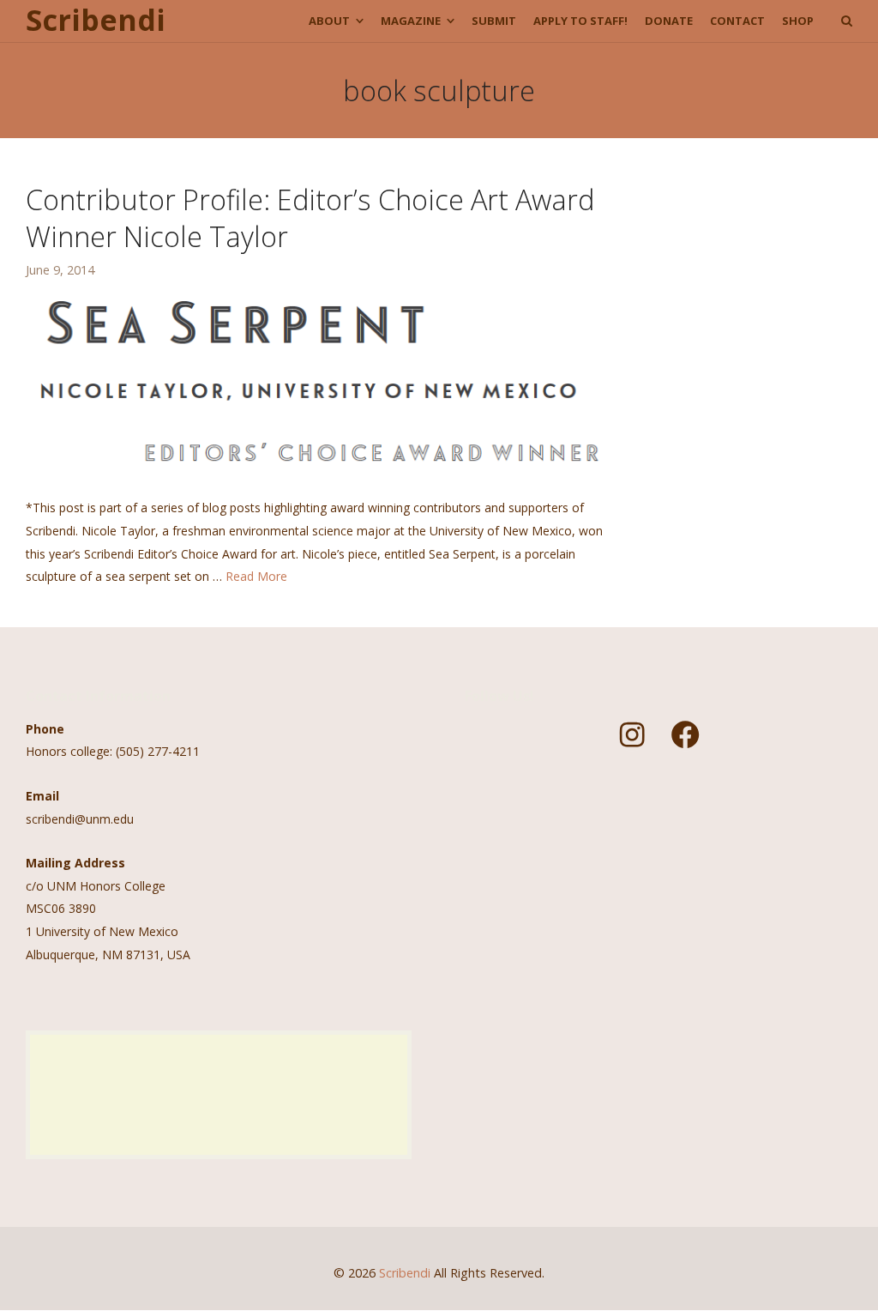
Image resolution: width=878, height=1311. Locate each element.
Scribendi (95, 20)
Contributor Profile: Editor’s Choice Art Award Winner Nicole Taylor (310, 217)
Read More (256, 576)
